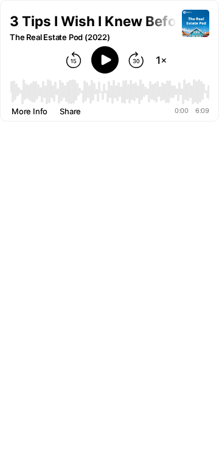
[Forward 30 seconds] (136, 60)
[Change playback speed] (161, 60)
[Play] (105, 60)
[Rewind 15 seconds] (73, 60)
